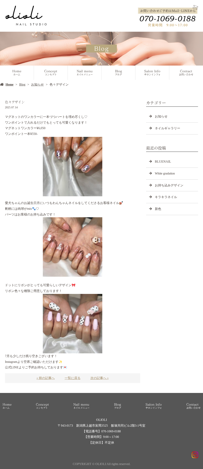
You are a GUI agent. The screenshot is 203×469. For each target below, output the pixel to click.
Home (16, 73)
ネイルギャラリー (167, 128)
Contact (186, 73)
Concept (50, 73)
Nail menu (85, 73)
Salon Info (152, 73)
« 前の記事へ (45, 378)
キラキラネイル (166, 197)
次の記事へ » (99, 378)
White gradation (165, 173)
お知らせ (37, 84)
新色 (158, 209)
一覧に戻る (72, 378)
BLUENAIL (163, 161)
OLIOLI (101, 419)
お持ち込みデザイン (169, 185)
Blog (118, 73)
